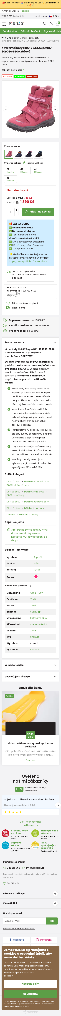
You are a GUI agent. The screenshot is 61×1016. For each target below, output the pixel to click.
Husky (35, 514)
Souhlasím (30, 994)
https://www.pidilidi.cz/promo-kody (28, 261)
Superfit (23, 514)
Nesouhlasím (30, 984)
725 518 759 (7, 16)
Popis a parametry (14, 342)
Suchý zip (35, 611)
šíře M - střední (38, 624)
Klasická (34, 649)
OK (52, 921)
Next (55, 109)
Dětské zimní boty (30, 38)
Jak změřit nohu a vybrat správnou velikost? (30, 745)
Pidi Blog (9, 696)
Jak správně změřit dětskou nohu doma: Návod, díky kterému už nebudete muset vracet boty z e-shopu (29, 535)
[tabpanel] (30, 109)
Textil (33, 599)
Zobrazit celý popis (12, 70)
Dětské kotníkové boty (36, 481)
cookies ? (8, 975)
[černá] (38, 154)
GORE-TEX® (36, 592)
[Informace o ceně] (17, 202)
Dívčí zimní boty (15, 495)
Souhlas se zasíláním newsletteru (19, 928)
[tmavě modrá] (28, 154)
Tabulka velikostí (34, 162)
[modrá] (18, 154)
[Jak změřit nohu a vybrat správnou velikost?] (30, 713)
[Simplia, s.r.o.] (30, 1012)
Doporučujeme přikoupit (17, 677)
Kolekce (11, 514)
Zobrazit (25, 11)
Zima (33, 630)
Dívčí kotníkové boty (18, 485)
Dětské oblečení (30, 31)
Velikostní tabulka (14, 665)
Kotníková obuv (38, 618)
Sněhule (34, 636)
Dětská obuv (10, 31)
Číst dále (30, 760)
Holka (36, 563)
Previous (6, 109)
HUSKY (37, 569)
